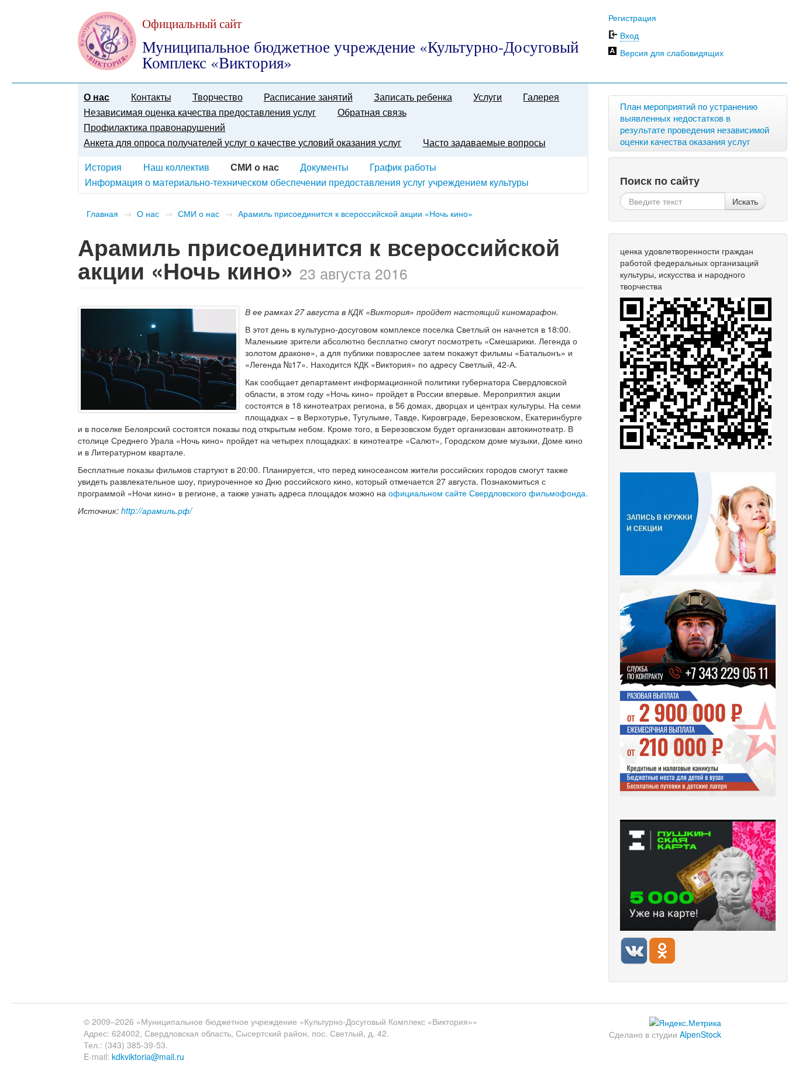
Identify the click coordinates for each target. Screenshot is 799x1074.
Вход (629, 35)
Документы (324, 167)
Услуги (487, 96)
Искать (745, 201)
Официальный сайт (192, 23)
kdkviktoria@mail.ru (148, 1056)
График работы (403, 167)
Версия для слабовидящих (672, 52)
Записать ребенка (413, 96)
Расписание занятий (308, 96)
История (103, 167)
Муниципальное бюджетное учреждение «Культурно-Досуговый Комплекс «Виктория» (360, 54)
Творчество (217, 96)
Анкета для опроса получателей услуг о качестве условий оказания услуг (242, 142)
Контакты (151, 96)
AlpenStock (700, 1034)
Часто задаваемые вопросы (484, 142)
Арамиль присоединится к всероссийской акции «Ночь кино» (355, 213)
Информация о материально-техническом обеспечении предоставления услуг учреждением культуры (307, 182)
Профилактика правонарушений (154, 127)
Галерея (541, 96)
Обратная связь (372, 112)
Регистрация (632, 17)
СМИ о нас (198, 213)
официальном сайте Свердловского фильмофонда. (488, 493)
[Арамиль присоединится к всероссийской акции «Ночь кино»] (158, 359)
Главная (102, 213)
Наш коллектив (176, 167)
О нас (96, 96)
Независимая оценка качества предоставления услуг (200, 112)
